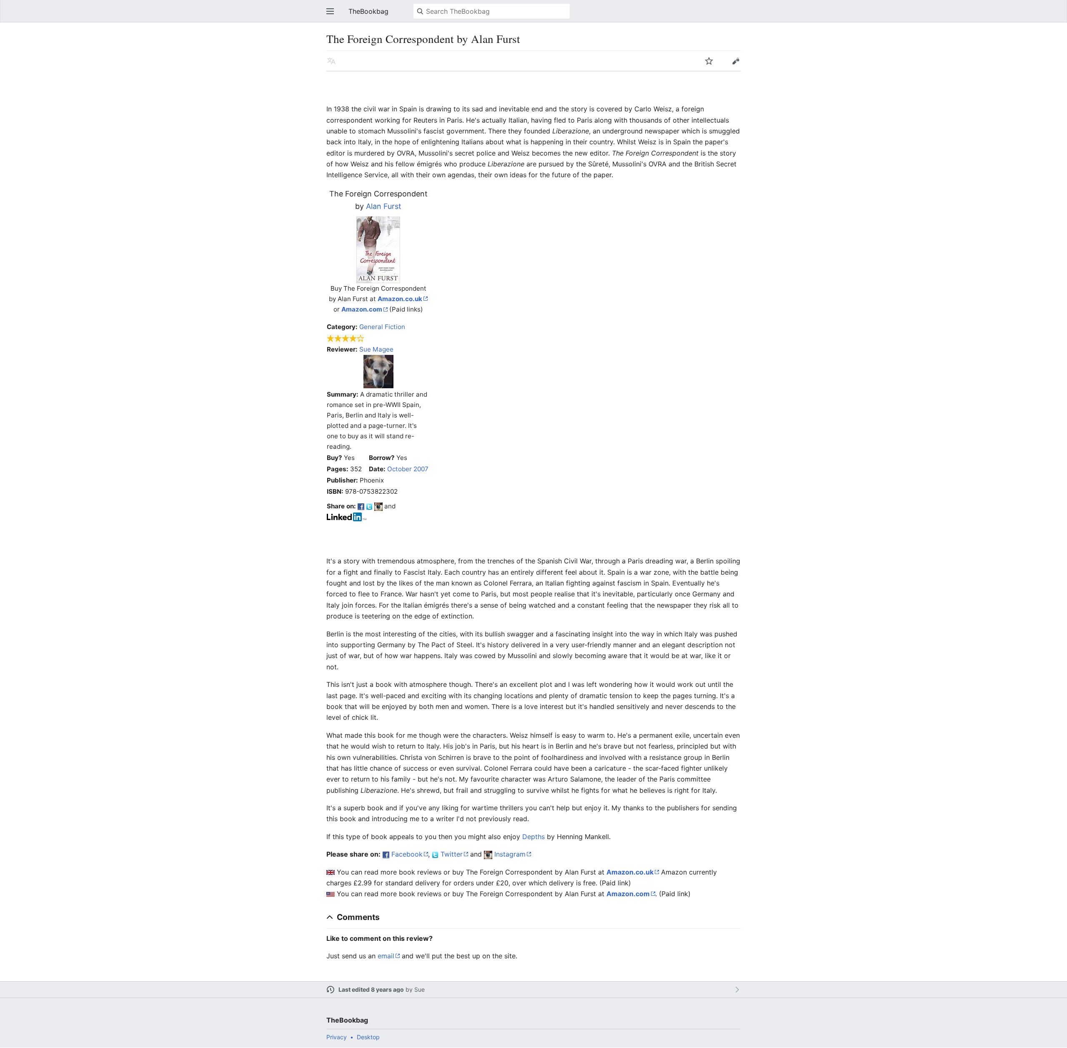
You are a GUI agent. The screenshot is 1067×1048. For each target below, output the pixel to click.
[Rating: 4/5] (346, 338)
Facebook (407, 854)
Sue (419, 989)
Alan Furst (383, 206)
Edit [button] (735, 61)
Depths (533, 836)
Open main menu (330, 11)
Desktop (368, 1036)
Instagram (510, 854)
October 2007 (407, 469)
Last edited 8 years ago (371, 989)
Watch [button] (709, 61)
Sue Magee (376, 349)
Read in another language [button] (331, 61)
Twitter (452, 854)
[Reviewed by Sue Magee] (378, 371)
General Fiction (382, 327)
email (386, 956)
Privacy (336, 1036)
